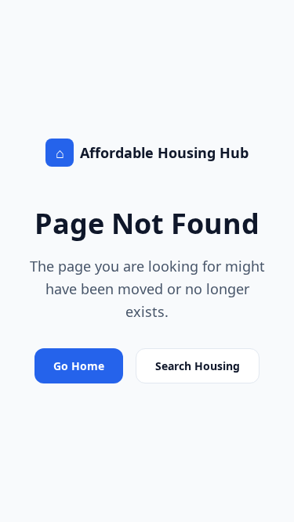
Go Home (78, 365)
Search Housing (197, 365)
